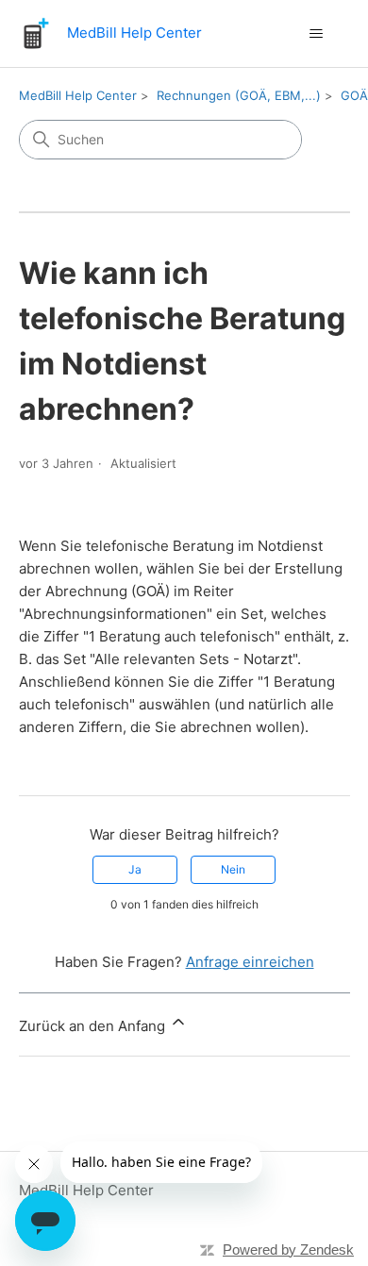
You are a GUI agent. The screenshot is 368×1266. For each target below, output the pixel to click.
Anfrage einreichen (250, 962)
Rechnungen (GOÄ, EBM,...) (239, 95)
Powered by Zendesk (288, 1249)
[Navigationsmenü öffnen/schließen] (316, 34)
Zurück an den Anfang (94, 1026)
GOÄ (354, 95)
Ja (135, 869)
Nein (233, 869)
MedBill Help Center (78, 95)
